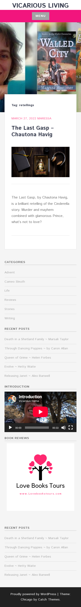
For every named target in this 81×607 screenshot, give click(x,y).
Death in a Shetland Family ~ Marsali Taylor (36, 339)
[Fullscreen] (70, 427)
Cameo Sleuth (14, 281)
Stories (9, 309)
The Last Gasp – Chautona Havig (32, 131)
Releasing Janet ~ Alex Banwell (27, 376)
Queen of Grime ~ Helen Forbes (27, 357)
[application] (40, 412)
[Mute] (63, 427)
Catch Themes (49, 599)
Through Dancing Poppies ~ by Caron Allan (36, 348)
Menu (41, 16)
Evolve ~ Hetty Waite (20, 366)
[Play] (10, 427)
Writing (9, 318)
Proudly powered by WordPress (33, 594)
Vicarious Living (40, 5)
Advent (9, 272)
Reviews (10, 300)
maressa (44, 118)
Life (7, 290)
